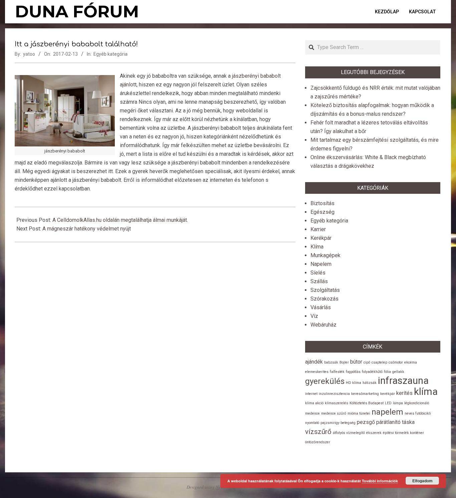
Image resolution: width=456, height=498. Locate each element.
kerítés (404, 393)
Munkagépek (325, 255)
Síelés (317, 273)
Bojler (344, 362)
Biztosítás (322, 203)
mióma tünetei (359, 413)
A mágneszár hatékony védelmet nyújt (86, 228)
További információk (380, 480)
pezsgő (366, 422)
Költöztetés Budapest (367, 403)
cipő (367, 362)
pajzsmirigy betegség (338, 423)
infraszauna (403, 380)
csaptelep (379, 362)
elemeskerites (316, 372)
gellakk (398, 372)
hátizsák (370, 383)
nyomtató (312, 423)
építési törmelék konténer (403, 433)
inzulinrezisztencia (334, 394)
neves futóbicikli (418, 413)
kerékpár (387, 394)
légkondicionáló (416, 403)
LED (388, 403)
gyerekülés (325, 381)
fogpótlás (353, 372)
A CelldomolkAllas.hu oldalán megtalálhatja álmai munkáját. (120, 220)
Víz (314, 316)
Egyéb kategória (110, 54)
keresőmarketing (365, 394)
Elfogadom (422, 481)
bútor (356, 362)
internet (311, 394)
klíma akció (314, 403)
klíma (426, 391)
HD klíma (353, 383)
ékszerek (374, 433)
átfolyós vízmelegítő (349, 433)
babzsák (331, 362)
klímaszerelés (336, 403)
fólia (387, 372)
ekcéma (410, 362)
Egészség (322, 212)
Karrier (318, 229)
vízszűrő (318, 432)
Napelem (320, 264)
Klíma (316, 246)
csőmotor (396, 362)
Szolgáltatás (325, 290)
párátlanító (388, 422)
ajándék (314, 362)
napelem (387, 412)
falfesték (337, 372)
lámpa (398, 403)
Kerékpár (320, 238)
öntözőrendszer (317, 442)
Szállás (319, 281)
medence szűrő (333, 413)
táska (408, 422)
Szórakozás (324, 299)
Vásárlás (320, 307)
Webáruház (323, 325)
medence (312, 413)
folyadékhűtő (372, 372)
